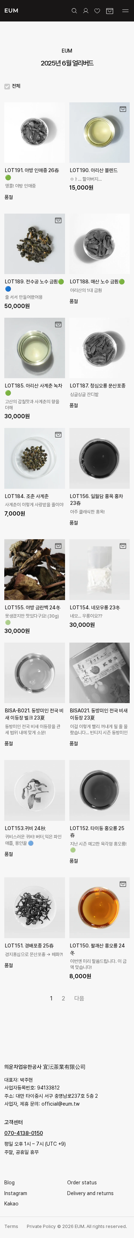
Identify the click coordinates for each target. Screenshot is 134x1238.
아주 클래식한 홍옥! (87, 512)
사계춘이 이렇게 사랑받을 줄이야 (34, 504)
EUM (11, 10)
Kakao (11, 1204)
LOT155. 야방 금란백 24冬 (33, 607)
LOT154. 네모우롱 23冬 (95, 607)
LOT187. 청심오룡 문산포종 (97, 386)
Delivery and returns (90, 1193)
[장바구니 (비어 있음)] (109, 11)
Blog (9, 1182)
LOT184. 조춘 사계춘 (27, 496)
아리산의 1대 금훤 (86, 290)
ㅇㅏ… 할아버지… (86, 179)
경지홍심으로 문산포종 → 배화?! (34, 954)
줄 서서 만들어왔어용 (24, 297)
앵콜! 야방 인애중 (20, 186)
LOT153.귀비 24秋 (25, 828)
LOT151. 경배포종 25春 (29, 946)
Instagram (15, 1193)
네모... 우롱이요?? (86, 616)
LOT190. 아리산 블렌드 (94, 170)
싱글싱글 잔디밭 (84, 394)
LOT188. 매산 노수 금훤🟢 (97, 281)
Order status (82, 1182)
